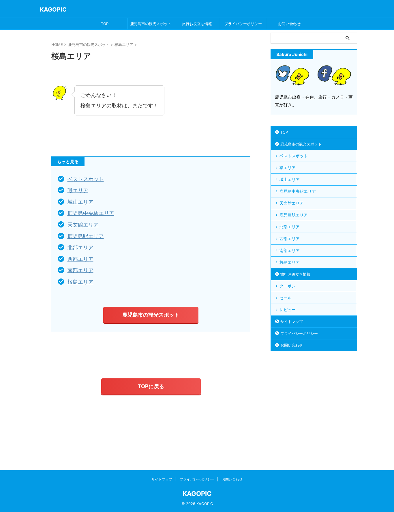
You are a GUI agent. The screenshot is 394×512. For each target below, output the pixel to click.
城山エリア (80, 202)
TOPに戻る (151, 386)
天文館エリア (83, 225)
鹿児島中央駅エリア (90, 213)
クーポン (287, 285)
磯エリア (77, 190)
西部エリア (80, 259)
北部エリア (80, 247)
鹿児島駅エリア (85, 236)
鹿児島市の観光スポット (150, 23)
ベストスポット (85, 179)
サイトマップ (291, 321)
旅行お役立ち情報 (197, 23)
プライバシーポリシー (243, 23)
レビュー (287, 309)
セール (285, 297)
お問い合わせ (289, 23)
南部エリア (80, 270)
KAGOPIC (53, 9)
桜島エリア (80, 282)
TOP (104, 23)
